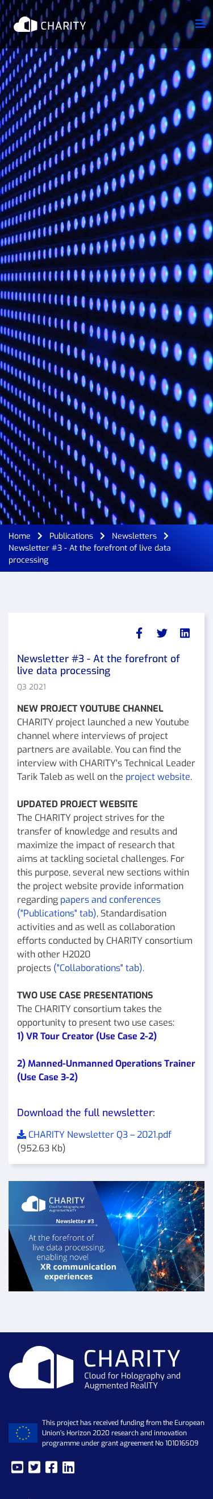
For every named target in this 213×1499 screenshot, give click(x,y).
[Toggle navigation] (200, 24)
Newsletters (134, 536)
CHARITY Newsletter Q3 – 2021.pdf (99, 1135)
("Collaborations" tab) (98, 968)
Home (20, 536)
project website (158, 777)
